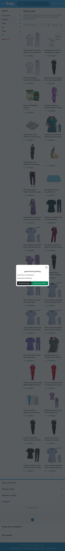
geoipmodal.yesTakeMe (39, 283)
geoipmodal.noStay (24, 283)
